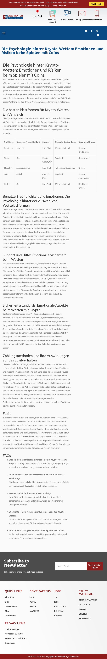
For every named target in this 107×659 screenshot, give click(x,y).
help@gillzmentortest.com (88, 20)
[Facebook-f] (91, 31)
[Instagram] (97, 31)
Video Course (67, 20)
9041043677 (97, 20)
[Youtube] (86, 31)
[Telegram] (98, 35)
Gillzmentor (73, 657)
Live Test (37, 16)
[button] (96, 4)
